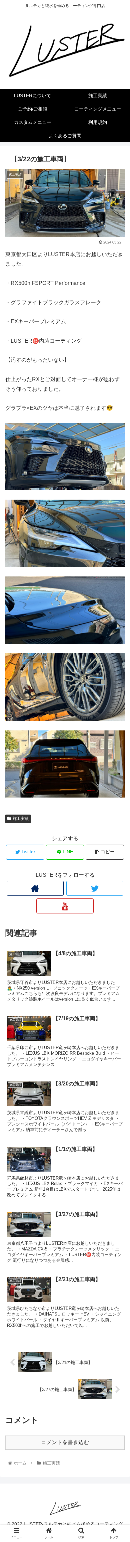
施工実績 (21, 818)
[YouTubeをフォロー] (65, 905)
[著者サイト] (35, 888)
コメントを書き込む (65, 1442)
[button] (117, 927)
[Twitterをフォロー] (95, 888)
